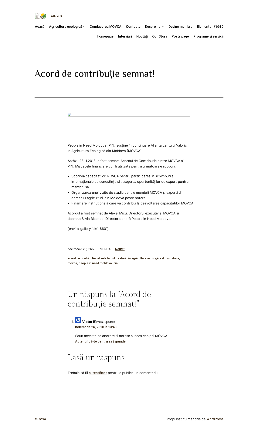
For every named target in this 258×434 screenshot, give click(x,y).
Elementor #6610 (210, 26)
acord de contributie (82, 258)
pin (116, 263)
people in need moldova (95, 263)
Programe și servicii (208, 36)
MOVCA (57, 16)
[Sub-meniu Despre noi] (163, 27)
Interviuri (125, 36)
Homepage (105, 36)
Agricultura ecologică (65, 26)
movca (72, 263)
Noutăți (142, 36)
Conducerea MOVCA (105, 26)
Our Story (159, 36)
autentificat (98, 373)
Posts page (180, 36)
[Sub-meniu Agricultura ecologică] (84, 27)
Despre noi (153, 26)
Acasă (40, 26)
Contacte (133, 26)
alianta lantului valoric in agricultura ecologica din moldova (138, 258)
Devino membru (180, 26)
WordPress (214, 419)
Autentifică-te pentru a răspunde (100, 341)
